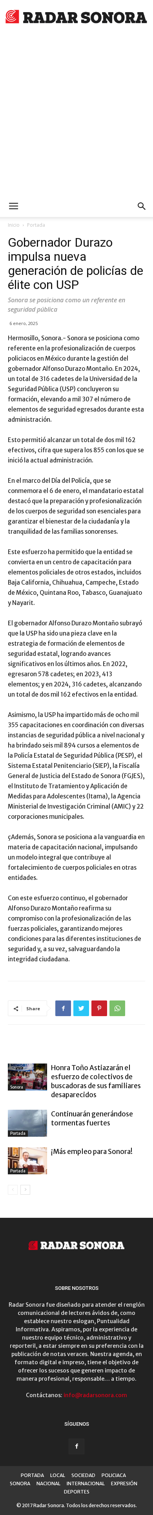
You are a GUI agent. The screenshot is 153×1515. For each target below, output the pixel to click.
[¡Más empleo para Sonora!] (27, 1160)
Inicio (14, 225)
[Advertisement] (76, 115)
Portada (36, 225)
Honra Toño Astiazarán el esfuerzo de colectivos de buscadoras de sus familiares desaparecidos (96, 1081)
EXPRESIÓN (124, 1483)
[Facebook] (76, 1446)
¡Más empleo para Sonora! (92, 1151)
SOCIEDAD (83, 1475)
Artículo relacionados (44, 1047)
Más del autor (103, 1047)
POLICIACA (114, 1475)
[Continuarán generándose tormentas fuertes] (27, 1123)
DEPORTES (76, 1492)
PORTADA (32, 1475)
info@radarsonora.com (95, 1395)
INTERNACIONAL (86, 1483)
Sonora (16, 1087)
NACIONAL (48, 1483)
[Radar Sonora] (76, 18)
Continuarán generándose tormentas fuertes (92, 1118)
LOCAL (57, 1475)
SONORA (20, 1483)
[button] (142, 206)
